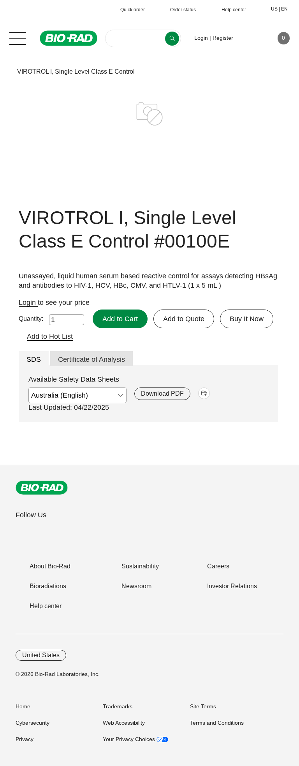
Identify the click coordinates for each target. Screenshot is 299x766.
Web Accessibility (124, 723)
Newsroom (136, 586)
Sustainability (140, 566)
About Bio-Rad (50, 566)
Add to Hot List (50, 336)
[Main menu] (17, 37)
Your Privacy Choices (130, 739)
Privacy (24, 739)
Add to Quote (183, 319)
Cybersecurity (32, 723)
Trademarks (117, 706)
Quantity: (31, 318)
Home (23, 706)
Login (28, 302)
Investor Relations (232, 586)
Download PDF (162, 393)
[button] (5, 71)
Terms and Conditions (217, 723)
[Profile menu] (250, 38)
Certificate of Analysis (91, 359)
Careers (218, 566)
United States (41, 655)
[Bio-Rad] (42, 488)
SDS (33, 359)
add (204, 393)
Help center (46, 606)
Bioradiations (48, 586)
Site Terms (203, 706)
